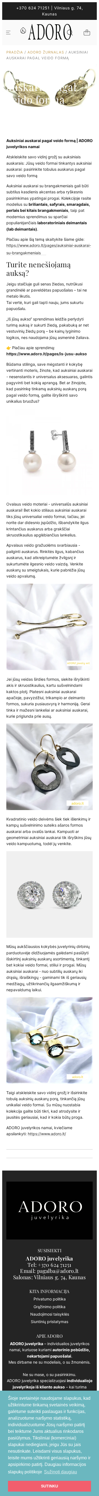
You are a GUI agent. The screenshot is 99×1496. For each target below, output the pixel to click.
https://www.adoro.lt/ (47, 1133)
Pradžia (14, 52)
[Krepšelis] (86, 32)
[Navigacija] (8, 32)
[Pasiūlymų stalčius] (22, 32)
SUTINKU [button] (49, 1486)
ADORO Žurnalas (46, 52)
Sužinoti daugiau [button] (60, 1472)
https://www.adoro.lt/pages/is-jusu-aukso (46, 353)
